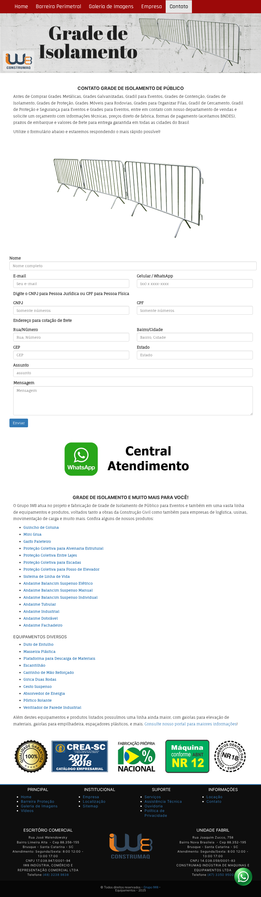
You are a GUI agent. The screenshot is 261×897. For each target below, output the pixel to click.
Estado (143, 347)
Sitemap (90, 806)
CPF (140, 302)
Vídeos (27, 810)
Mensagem (23, 382)
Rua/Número (25, 329)
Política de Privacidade (156, 812)
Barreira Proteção (37, 801)
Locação (214, 797)
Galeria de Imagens (111, 6)
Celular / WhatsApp (155, 276)
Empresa (151, 6)
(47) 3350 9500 (220, 875)
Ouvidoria (154, 806)
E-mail (19, 276)
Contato (178, 6)
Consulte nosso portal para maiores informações (191, 724)
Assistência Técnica (163, 801)
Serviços (153, 797)
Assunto (21, 365)
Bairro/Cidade (150, 329)
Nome (15, 258)
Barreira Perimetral (58, 6)
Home (21, 6)
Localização (94, 801)
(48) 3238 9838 (56, 875)
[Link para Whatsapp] (243, 876)
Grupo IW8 (150, 887)
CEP (16, 347)
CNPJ (18, 302)
